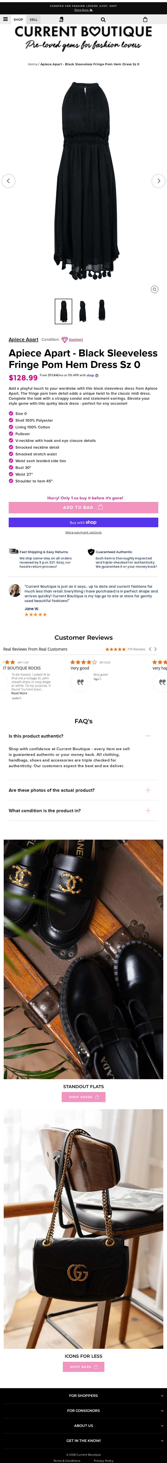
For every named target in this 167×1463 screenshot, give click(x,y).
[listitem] (35, 679)
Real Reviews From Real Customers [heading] (35, 649)
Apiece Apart (23, 339)
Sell (33, 20)
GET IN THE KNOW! (84, 1441)
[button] (150, 649)
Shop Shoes (80, 1097)
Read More (34, 693)
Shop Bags (80, 1367)
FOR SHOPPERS (83, 1396)
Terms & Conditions (66, 1460)
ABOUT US (83, 1426)
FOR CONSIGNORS (83, 1411)
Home (32, 64)
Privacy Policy (104, 1460)
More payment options (83, 532)
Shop (18, 20)
